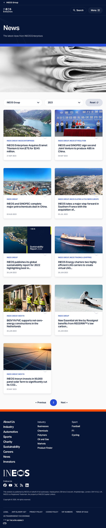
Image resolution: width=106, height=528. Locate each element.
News (6, 456)
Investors (9, 461)
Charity (7, 441)
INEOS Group (13, 102)
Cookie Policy (52, 512)
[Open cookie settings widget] (4, 523)
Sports (7, 436)
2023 (50, 102)
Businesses (43, 426)
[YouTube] (10, 485)
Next (65, 403)
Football (76, 426)
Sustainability (11, 446)
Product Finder (45, 448)
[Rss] (21, 485)
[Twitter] (16, 485)
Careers (8, 451)
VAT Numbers (67, 512)
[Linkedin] (27, 485)
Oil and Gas (43, 439)
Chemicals (43, 430)
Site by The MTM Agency (13, 520)
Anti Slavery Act (19, 512)
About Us (9, 421)
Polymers (42, 435)
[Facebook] (5, 485)
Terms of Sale (82, 512)
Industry (8, 426)
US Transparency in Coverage (16, 516)
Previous (41, 403)
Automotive (10, 431)
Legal (5, 512)
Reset (93, 102)
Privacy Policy (36, 512)
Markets (42, 443)
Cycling (75, 435)
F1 (73, 430)
